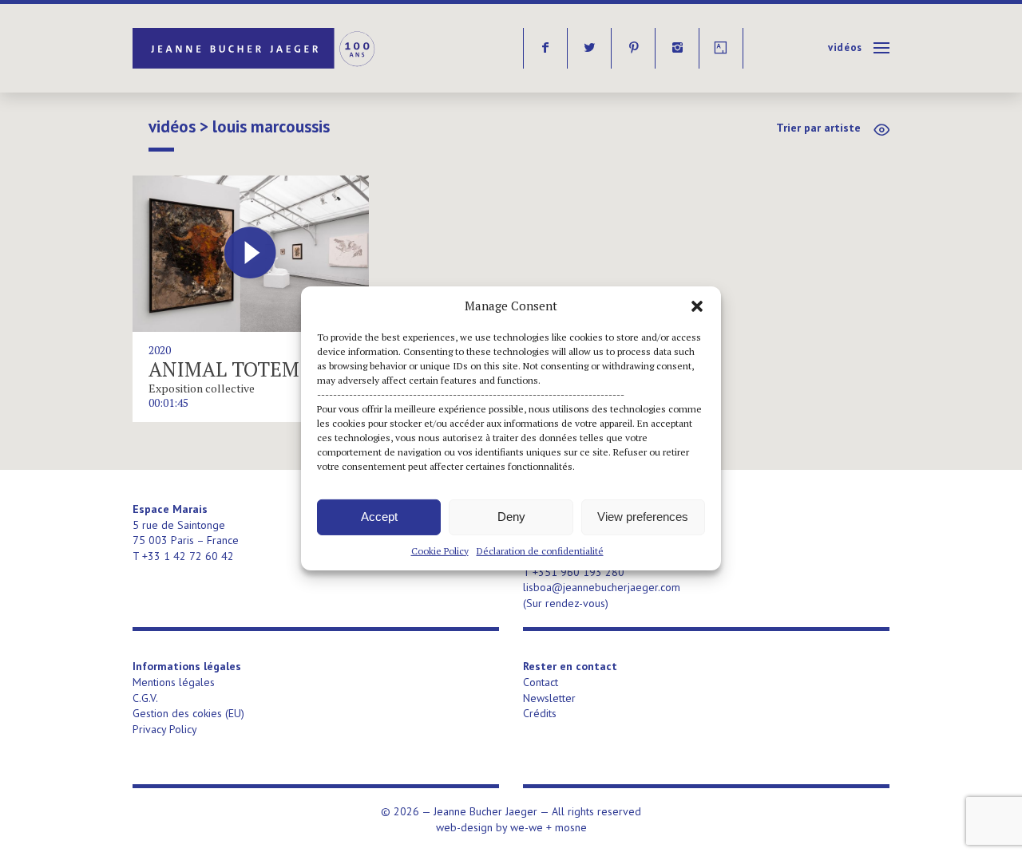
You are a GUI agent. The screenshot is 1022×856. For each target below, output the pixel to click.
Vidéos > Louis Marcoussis (239, 126)
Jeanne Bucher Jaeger (255, 48)
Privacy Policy (165, 729)
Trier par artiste (818, 127)
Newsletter (549, 698)
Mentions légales (174, 682)
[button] (697, 306)
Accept (379, 516)
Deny (511, 516)
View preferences (642, 516)
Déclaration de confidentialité (540, 550)
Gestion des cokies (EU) (188, 713)
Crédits (540, 713)
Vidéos (845, 47)
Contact (540, 682)
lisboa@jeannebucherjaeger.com (601, 587)
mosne (571, 827)
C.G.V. (145, 698)
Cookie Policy (440, 550)
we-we (526, 827)
